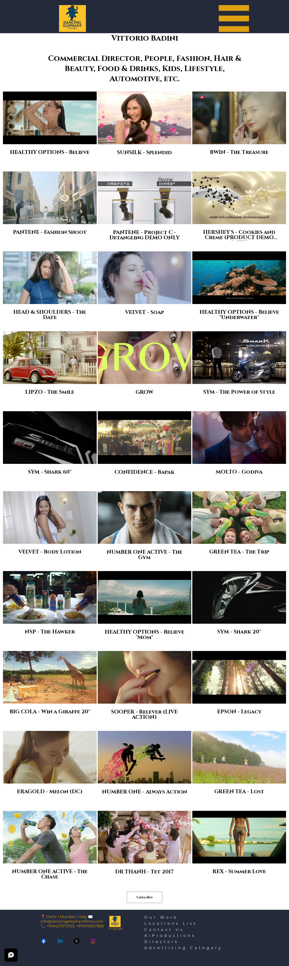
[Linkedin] (60, 941)
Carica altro (144, 897)
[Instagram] (93, 941)
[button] (234, 18)
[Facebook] (44, 941)
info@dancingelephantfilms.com (72, 921)
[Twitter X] (77, 941)
